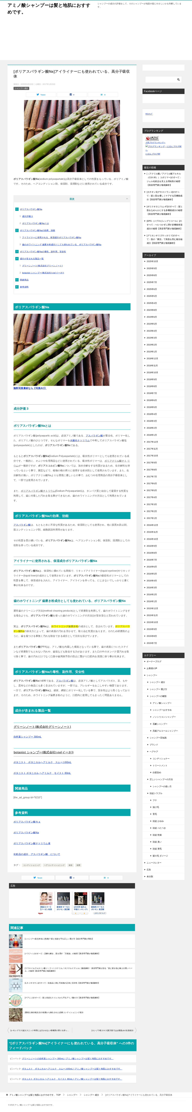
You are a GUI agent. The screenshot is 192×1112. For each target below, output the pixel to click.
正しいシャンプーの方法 (161, 779)
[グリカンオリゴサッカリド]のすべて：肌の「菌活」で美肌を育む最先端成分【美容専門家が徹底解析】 (164, 239)
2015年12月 (152, 608)
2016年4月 (152, 580)
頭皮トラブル (156, 793)
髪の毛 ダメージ (160, 856)
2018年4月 (152, 414)
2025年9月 (152, 268)
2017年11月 (152, 449)
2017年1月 (152, 518)
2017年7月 (152, 476)
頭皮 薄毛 (157, 849)
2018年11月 (152, 365)
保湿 (70, 865)
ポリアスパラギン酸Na (31, 209)
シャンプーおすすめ (162, 710)
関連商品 (24, 280)
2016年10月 (152, 539)
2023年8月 (152, 310)
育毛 (155, 814)
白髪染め (157, 772)
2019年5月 (152, 324)
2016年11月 (152, 532)
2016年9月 (152, 546)
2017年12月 (152, 442)
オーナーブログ (154, 661)
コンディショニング (31, 865)
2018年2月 (152, 428)
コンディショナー (161, 758)
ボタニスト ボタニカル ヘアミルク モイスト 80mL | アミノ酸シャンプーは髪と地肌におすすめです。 (72, 1079)
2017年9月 (152, 462)
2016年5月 (152, 574)
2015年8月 (152, 636)
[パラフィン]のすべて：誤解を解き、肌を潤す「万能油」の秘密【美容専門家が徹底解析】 (62, 953)
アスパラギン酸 (94, 435)
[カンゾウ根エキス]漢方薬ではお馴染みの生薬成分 (113, 1030)
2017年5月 (152, 490)
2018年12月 (152, 358)
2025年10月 (152, 261)
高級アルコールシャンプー (165, 731)
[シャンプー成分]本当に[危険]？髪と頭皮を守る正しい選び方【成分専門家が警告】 (59, 939)
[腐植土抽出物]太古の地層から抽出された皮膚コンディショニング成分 (54, 1012)
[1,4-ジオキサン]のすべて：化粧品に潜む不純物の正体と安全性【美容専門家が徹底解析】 (62, 983)
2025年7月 (152, 282)
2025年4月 (152, 303)
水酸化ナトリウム (80, 440)
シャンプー (152, 675)
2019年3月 (152, 338)
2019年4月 (152, 331)
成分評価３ (27, 216)
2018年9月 (152, 379)
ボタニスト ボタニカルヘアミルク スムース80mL (42, 762)
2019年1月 (152, 351)
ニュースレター (154, 862)
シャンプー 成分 (21, 88)
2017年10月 (152, 455)
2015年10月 (152, 622)
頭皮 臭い (157, 842)
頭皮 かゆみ (158, 821)
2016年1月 (152, 601)
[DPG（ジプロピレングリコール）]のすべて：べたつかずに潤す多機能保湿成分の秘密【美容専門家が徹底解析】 (164, 225)
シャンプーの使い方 (162, 786)
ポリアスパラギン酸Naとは (35, 223)
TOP (35, 1095)
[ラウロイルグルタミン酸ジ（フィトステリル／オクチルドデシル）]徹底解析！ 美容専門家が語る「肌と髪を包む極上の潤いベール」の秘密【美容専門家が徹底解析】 (78, 969)
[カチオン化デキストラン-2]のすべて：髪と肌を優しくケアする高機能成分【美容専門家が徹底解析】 (164, 196)
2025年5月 (152, 296)
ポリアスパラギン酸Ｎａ (27, 821)
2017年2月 (152, 511)
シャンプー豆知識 (158, 738)
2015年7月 (152, 643)
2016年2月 (152, 594)
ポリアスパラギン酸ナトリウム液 (32, 843)
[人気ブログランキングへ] (152, 138)
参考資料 (24, 287)
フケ (155, 800)
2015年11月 (152, 615)
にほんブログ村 (153, 154)
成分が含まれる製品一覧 (32, 258)
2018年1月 (152, 435)
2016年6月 (152, 566)
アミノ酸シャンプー (162, 703)
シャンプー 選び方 (158, 689)
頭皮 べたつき (159, 828)
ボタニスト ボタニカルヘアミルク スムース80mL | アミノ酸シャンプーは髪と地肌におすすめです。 (72, 1069)
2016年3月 (152, 587)
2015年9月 (152, 629)
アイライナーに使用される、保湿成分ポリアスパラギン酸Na (51, 237)
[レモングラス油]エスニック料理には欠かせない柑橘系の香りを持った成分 (41, 1030)
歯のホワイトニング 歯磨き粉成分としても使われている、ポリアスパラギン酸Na (61, 244)
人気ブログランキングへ (155, 142)
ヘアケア (154, 751)
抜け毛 (156, 807)
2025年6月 (152, 289)
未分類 (150, 876)
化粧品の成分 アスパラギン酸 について (37, 854)
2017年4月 (152, 497)
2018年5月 (152, 407)
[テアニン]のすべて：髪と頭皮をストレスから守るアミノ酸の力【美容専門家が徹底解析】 (62, 998)
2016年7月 (152, 560)
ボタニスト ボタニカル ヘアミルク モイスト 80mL (42, 773)
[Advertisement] (96, 39)
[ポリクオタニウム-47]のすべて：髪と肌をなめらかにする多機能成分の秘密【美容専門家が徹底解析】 (165, 210)
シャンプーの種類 (158, 696)
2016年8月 (152, 553)
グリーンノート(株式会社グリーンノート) (42, 265)
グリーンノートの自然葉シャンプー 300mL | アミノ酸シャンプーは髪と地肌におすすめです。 (68, 1058)
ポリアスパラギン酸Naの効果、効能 (37, 230)
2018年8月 (152, 386)
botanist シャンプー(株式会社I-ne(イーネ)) (43, 273)
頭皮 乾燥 (157, 835)
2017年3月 (152, 504)
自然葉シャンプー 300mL (28, 736)
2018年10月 (152, 372)
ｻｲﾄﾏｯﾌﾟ (149, 114)
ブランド (154, 744)
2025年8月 (152, 275)
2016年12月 (152, 525)
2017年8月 (152, 469)
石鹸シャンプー (160, 724)
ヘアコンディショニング (54, 865)
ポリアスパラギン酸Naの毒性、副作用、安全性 (43, 251)
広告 (149, 869)
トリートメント (160, 765)
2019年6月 (152, 317)
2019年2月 (152, 344)
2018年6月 (152, 400)
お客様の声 (152, 668)
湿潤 (78, 865)
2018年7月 (152, 393)
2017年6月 (152, 483)
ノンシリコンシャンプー (164, 717)
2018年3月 (152, 421)
